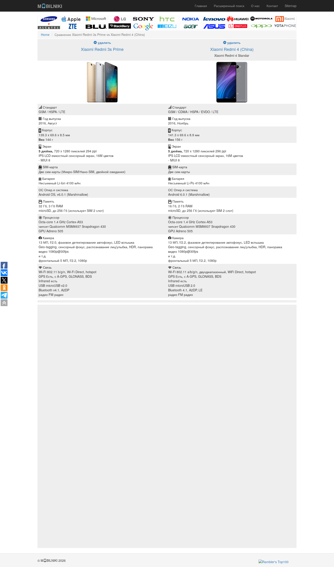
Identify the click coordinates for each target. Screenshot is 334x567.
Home (45, 34)
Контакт (272, 5)
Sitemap (291, 5)
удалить (104, 42)
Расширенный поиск (229, 5)
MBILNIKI (49, 6)
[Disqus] (167, 372)
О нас (255, 5)
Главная (201, 5)
